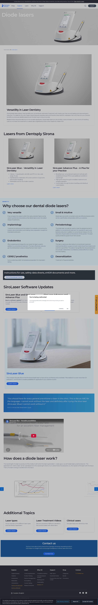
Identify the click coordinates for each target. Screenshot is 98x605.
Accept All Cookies (88, 601)
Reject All (75, 601)
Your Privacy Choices (63, 601)
